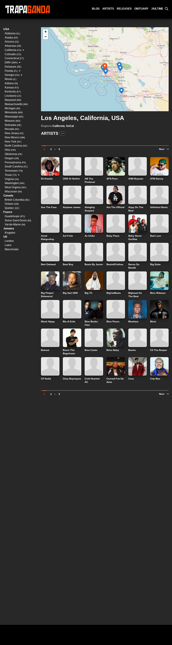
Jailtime (157, 8)
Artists (108, 8)
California (58, 126)
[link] (164, 148)
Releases (124, 8)
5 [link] (59, 149)
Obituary (141, 8)
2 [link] (51, 149)
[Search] (167, 9)
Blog (96, 8)
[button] (106, 71)
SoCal (70, 126)
